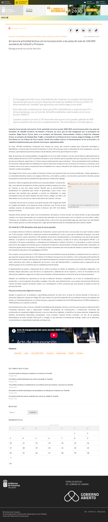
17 (11, 448)
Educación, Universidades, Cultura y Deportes (40, 36)
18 (24, 448)
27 (49, 453)
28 (62, 453)
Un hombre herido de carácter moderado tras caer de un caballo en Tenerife (33, 396)
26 (36, 453)
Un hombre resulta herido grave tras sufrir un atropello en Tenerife (31, 379)
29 (75, 453)
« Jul (10, 463)
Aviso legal (101, 512)
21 (62, 448)
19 (36, 448)
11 (24, 443)
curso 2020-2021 (37, 353)
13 (49, 443)
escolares (50, 353)
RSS (85, 512)
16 (88, 443)
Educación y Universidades (17, 36)
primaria (80, 353)
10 (11, 443)
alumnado (18, 353)
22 (75, 448)
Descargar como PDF (19, 28)
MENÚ (4, 17)
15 (75, 443)
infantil (71, 353)
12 (36, 443)
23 (88, 448)
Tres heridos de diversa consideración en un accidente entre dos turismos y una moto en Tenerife (41, 385)
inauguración (61, 353)
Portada (56, 36)
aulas (26, 353)
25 (24, 453)
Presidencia (63, 36)
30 (88, 453)
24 (11, 453)
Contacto (92, 512)
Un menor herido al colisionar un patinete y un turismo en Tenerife (30, 373)
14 (62, 443)
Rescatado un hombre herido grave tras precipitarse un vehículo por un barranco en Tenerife (39, 390)
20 (49, 448)
